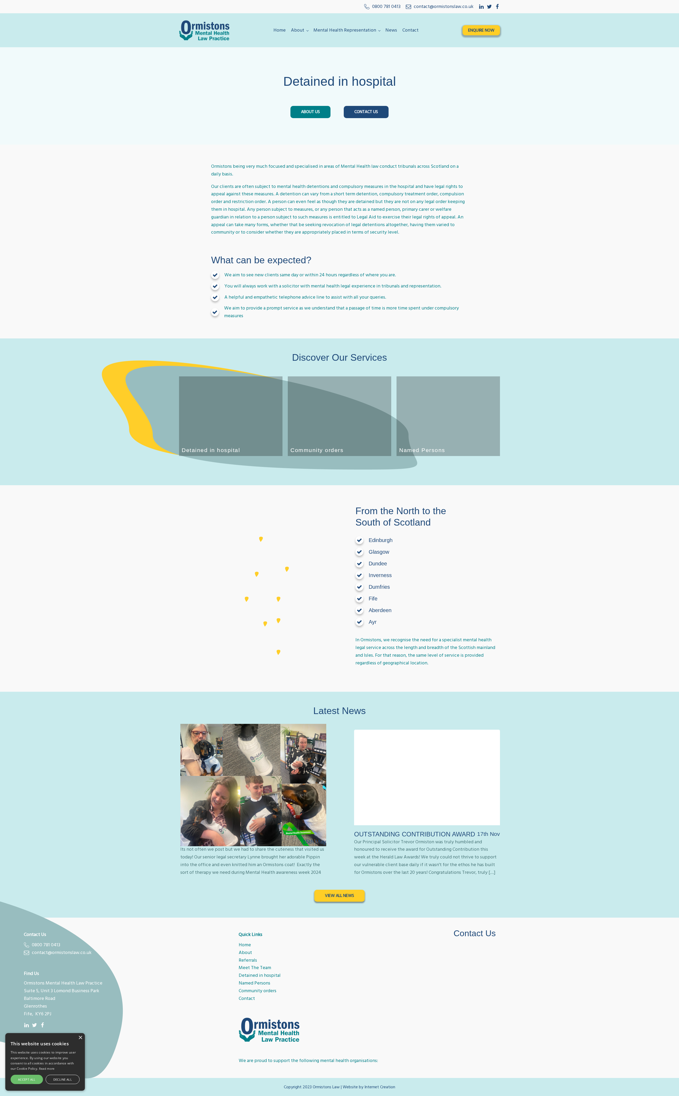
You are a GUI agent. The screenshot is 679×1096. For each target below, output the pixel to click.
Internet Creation (379, 1087)
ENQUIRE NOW (481, 30)
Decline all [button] (62, 1079)
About (297, 30)
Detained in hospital (260, 975)
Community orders (257, 990)
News (391, 30)
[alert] (45, 1062)
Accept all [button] (27, 1079)
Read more (47, 1069)
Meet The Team (255, 967)
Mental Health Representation (345, 30)
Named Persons (254, 983)
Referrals (248, 960)
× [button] (80, 1038)
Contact (410, 30)
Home (279, 30)
